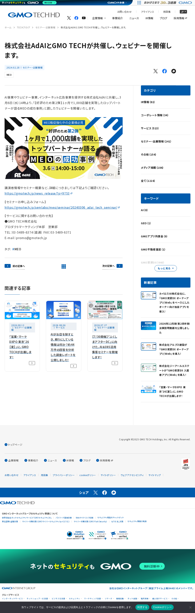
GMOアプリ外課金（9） (154, 236)
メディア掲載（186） (152, 167)
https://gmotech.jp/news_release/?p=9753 (37, 193)
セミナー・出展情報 (45, 27)
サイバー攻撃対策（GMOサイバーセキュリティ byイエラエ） (46, 521)
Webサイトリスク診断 (84, 517)
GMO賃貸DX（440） (153, 262)
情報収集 (120, 598)
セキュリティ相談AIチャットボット (110, 517)
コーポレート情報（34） (155, 115)
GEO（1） (146, 223)
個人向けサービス (160, 598)
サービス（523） (150, 128)
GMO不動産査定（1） (153, 249)
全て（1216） (148, 181)
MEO (9, 74)
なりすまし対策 (117, 521)
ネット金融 (132, 598)
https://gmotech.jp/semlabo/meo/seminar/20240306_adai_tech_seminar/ (61, 207)
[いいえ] (190, 607)
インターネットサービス (12, 598)
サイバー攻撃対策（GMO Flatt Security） (90, 521)
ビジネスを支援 (58, 598)
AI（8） (144, 210)
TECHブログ (23, 27)
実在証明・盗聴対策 (10, 521)
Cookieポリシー (162, 607)
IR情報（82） (148, 102)
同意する (142, 607)
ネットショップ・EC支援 (37, 598)
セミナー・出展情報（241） (156, 141)
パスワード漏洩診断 (64, 517)
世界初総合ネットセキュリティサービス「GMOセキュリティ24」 (27, 517)
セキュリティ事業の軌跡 (137, 521)
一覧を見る (63, 266)
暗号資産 (145, 598)
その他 (174, 598)
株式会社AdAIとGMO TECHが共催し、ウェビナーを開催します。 (93, 27)
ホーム (8, 27)
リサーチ (108, 598)
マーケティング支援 (92, 598)
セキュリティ (74, 598)
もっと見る (164, 268)
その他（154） (149, 154)
